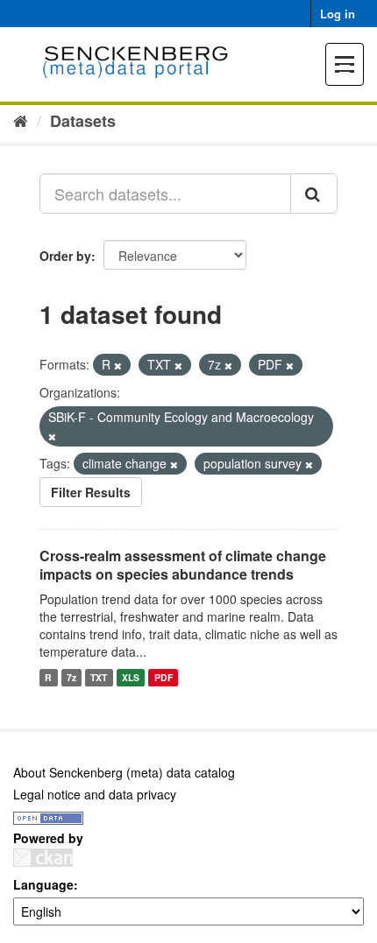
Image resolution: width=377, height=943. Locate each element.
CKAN (43, 857)
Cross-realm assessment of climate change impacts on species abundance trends (182, 564)
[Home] (20, 120)
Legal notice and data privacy (94, 794)
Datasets (83, 120)
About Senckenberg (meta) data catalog (124, 772)
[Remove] (118, 365)
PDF (163, 677)
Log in (337, 13)
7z (71, 677)
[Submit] (314, 193)
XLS (130, 677)
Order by (65, 255)
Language (43, 884)
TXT (98, 677)
